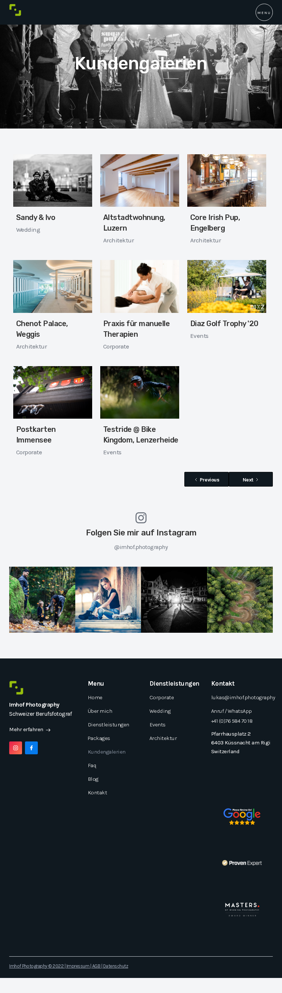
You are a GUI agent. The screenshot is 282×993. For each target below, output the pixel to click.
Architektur (118, 240)
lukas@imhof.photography (243, 697)
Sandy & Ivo (35, 217)
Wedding (28, 229)
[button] (264, 12)
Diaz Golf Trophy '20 (224, 323)
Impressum (78, 966)
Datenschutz (116, 966)
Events (199, 335)
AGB (96, 966)
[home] (15, 10)
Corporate (116, 346)
